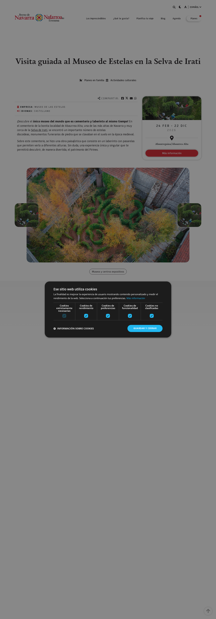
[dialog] (108, 309)
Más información (136, 298)
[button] (73, 328)
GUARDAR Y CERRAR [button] (145, 328)
